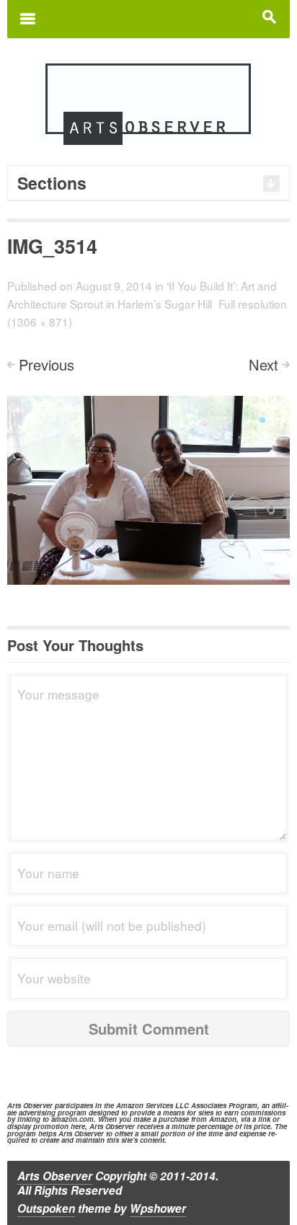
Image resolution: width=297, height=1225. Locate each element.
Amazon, (224, 1119)
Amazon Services (144, 1105)
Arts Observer (54, 1176)
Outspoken (46, 1208)
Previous (46, 364)
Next (263, 364)
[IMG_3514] (148, 488)
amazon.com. (73, 1119)
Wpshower (158, 1208)
